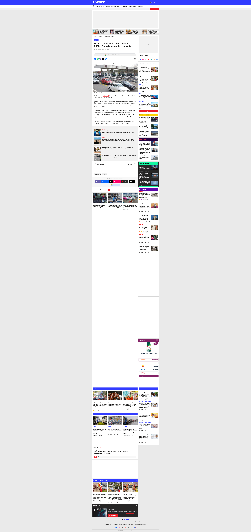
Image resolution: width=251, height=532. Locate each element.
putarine (105, 96)
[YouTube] (148, 59)
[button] (132, 50)
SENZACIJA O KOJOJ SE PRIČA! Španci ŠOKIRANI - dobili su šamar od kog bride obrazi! (121, 8)
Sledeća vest (130, 164)
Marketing (107, 524)
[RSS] (154, 59)
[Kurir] (99, 2)
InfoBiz (100, 36)
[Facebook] (140, 59)
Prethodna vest (100, 164)
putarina (104, 174)
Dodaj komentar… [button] (102, 456)
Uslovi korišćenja (142, 524)
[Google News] (157, 59)
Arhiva (129, 524)
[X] (145, 59)
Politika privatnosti (135, 524)
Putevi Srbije (98, 174)
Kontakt (111, 524)
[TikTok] (151, 59)
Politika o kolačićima (123, 524)
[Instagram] (143, 59)
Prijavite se (113, 515)
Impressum (116, 524)
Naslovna (96, 36)
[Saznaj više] (136, 505)
